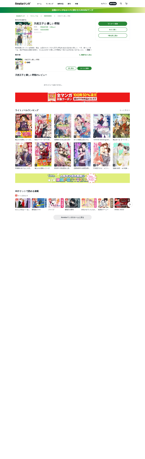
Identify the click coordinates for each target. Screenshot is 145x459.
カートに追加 (84, 68)
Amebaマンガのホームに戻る (72, 217)
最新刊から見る (86, 55)
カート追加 (114, 24)
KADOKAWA (44, 29)
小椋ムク (53, 27)
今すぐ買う (112, 30)
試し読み (71, 68)
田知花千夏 (44, 27)
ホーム (39, 4)
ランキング (49, 4)
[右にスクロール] (129, 204)
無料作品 (60, 4)
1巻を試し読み (113, 35)
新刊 (69, 4)
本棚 (76, 4)
